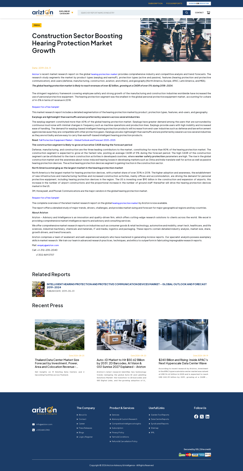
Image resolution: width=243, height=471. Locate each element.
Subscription (155, 3)
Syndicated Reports (160, 423)
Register (204, 3)
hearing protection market (104, 74)
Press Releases (85, 428)
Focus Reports (174, 3)
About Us (83, 415)
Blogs (81, 432)
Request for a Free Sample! (45, 106)
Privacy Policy (118, 432)
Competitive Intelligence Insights (126, 423)
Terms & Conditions (120, 437)
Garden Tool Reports (160, 415)
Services (115, 415)
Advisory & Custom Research (124, 419)
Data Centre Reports (160, 419)
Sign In (192, 3)
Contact (199, 13)
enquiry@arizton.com (48, 245)
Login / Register (86, 437)
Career (82, 423)
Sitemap (154, 428)
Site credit (205, 449)
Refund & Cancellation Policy (124, 441)
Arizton (35, 74)
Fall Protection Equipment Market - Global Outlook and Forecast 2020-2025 (77, 140)
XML (153, 432)
